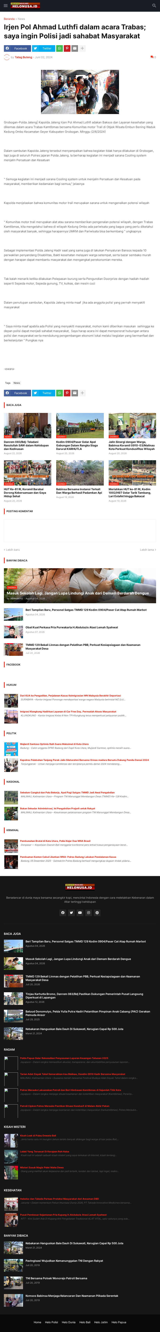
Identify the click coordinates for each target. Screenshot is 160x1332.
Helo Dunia (69, 1322)
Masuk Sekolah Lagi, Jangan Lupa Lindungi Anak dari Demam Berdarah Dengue (78, 959)
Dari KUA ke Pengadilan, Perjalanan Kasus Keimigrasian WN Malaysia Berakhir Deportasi (70, 695)
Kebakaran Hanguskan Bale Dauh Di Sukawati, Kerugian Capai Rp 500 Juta (74, 1029)
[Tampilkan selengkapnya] (82, 48)
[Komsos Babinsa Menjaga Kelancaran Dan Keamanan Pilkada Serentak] (13, 1300)
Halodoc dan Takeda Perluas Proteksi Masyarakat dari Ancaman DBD (59, 1198)
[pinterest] (97, 913)
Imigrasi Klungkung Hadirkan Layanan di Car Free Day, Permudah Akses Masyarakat (68, 711)
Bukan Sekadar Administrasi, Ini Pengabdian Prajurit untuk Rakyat (57, 808)
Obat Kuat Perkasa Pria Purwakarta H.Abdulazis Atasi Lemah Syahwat (72, 627)
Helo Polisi (51, 1322)
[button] (5, 6)
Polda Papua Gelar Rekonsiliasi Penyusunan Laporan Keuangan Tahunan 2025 (64, 1058)
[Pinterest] (67, 48)
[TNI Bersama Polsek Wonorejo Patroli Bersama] (13, 1283)
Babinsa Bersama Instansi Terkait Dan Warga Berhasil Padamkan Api (79, 490)
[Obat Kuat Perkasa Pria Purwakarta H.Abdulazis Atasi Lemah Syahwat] (13, 632)
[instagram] (88, 913)
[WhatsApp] (59, 48)
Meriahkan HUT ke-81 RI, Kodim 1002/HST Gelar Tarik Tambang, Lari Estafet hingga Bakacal (130, 492)
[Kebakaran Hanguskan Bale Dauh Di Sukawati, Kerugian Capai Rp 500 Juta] (13, 1033)
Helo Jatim (101, 1322)
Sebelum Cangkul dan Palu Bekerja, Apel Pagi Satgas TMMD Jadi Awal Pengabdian (67, 792)
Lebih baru (13, 549)
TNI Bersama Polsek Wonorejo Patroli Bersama (56, 1278)
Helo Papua (119, 1322)
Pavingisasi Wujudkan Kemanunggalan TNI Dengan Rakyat (64, 1260)
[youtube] (80, 913)
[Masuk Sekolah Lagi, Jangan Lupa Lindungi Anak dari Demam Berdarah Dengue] (13, 963)
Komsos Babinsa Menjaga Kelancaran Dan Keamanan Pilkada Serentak (72, 1295)
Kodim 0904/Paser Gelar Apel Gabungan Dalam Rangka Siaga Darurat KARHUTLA (77, 445)
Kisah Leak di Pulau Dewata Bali (38, 1135)
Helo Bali (84, 1322)
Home (37, 1322)
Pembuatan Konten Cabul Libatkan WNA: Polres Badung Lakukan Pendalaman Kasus (68, 856)
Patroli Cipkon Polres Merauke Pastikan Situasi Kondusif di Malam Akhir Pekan (64, 1106)
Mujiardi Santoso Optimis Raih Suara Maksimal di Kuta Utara (54, 744)
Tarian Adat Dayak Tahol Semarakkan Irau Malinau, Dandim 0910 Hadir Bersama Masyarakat (72, 1074)
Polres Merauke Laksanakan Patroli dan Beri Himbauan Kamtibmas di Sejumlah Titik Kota (70, 1090)
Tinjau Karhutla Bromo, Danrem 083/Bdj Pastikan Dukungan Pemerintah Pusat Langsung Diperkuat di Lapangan (84, 995)
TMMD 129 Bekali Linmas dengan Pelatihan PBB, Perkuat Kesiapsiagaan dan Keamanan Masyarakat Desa (83, 646)
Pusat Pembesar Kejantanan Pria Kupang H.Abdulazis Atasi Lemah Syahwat (63, 1214)
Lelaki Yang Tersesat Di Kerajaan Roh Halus (44, 1151)
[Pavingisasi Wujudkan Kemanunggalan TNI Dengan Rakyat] (13, 1265)
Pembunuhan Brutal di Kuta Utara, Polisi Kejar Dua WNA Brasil (55, 840)
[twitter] (71, 913)
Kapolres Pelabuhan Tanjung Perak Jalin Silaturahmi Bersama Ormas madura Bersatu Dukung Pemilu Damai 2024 (84, 760)
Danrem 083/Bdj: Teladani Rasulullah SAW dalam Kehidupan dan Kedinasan (26, 445)
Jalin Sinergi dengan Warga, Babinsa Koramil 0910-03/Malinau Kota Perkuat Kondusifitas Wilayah (132, 445)
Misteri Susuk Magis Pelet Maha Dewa (42, 1167)
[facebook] (63, 913)
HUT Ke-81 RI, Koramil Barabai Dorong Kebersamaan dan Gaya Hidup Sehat (25, 492)
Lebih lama (147, 549)
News (21, 19)
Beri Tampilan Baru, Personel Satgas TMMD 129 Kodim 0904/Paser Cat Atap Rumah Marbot (86, 609)
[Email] (74, 48)
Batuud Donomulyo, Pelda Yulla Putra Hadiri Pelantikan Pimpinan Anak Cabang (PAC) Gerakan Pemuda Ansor (88, 1013)
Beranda (9, 19)
